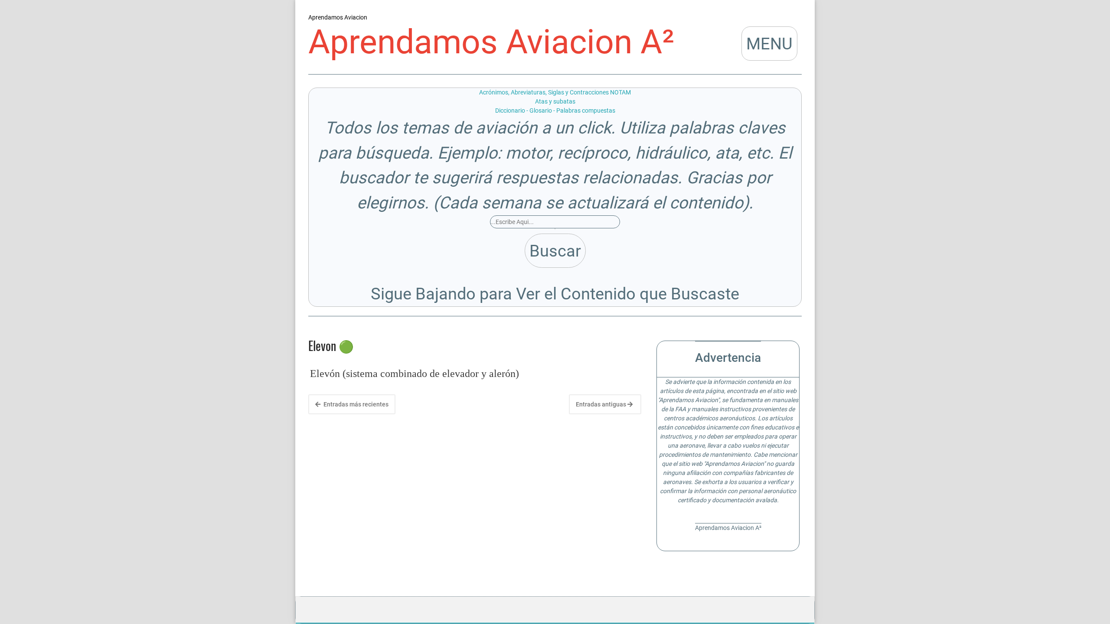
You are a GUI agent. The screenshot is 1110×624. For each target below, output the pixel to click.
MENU (769, 43)
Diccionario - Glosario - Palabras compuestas (555, 110)
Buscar (555, 250)
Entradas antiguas (601, 404)
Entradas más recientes (355, 404)
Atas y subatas (555, 101)
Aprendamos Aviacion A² (491, 42)
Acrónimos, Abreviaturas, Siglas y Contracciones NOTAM (555, 92)
